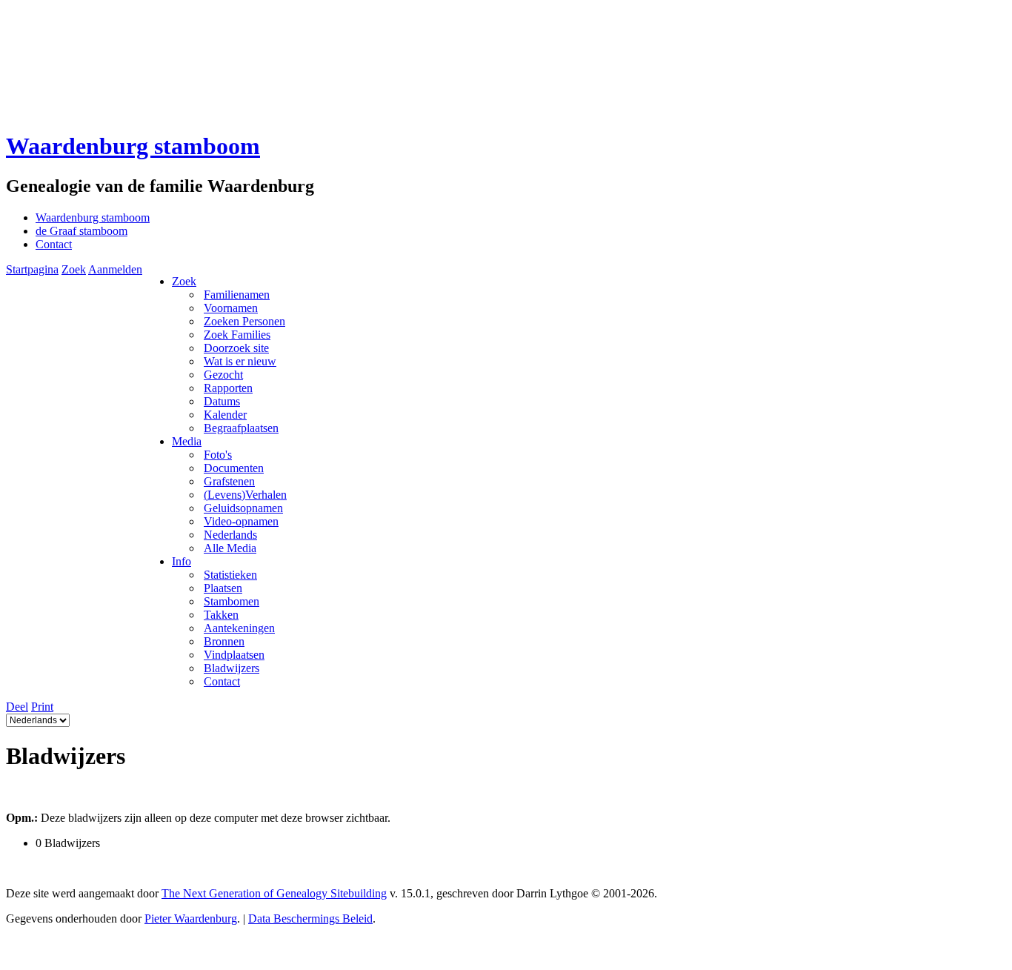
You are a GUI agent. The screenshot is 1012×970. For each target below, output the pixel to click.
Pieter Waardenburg (190, 918)
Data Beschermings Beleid (310, 918)
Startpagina (32, 269)
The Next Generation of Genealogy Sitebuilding (274, 893)
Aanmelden (115, 269)
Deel (17, 706)
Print (42, 706)
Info (181, 561)
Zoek (73, 269)
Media (187, 441)
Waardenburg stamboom (133, 146)
